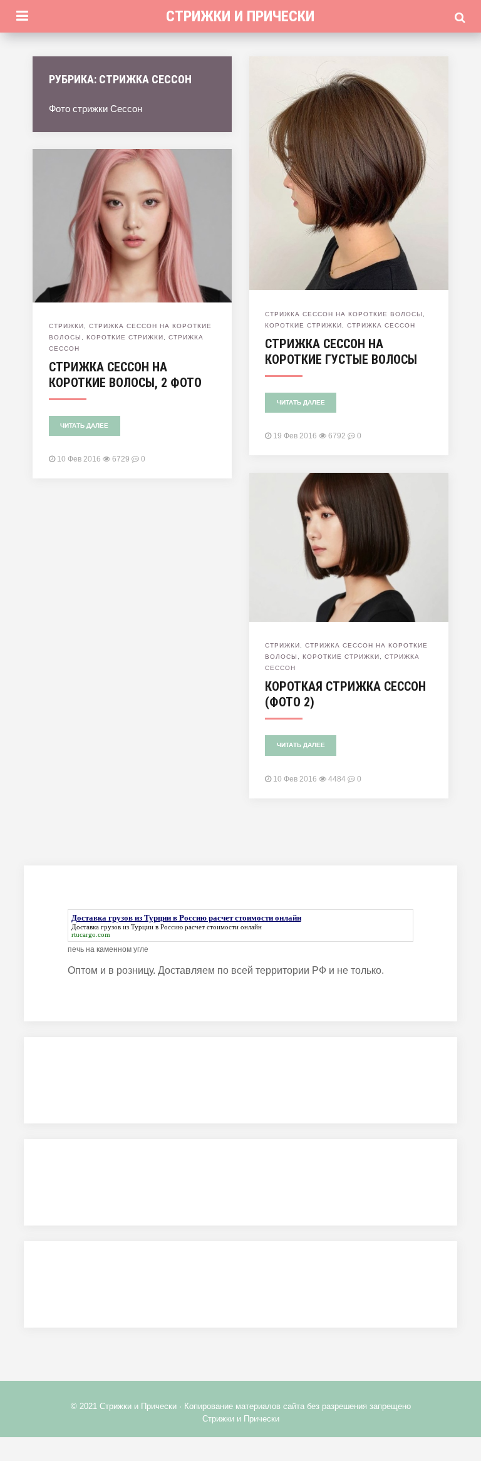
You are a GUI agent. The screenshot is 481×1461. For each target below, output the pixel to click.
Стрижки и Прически (240, 16)
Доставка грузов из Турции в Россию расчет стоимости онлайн (166, 927)
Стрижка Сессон (381, 325)
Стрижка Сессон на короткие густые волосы (341, 351)
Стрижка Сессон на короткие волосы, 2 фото (125, 374)
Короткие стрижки (303, 325)
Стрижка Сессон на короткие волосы (344, 314)
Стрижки (66, 326)
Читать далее (301, 402)
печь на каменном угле (108, 949)
